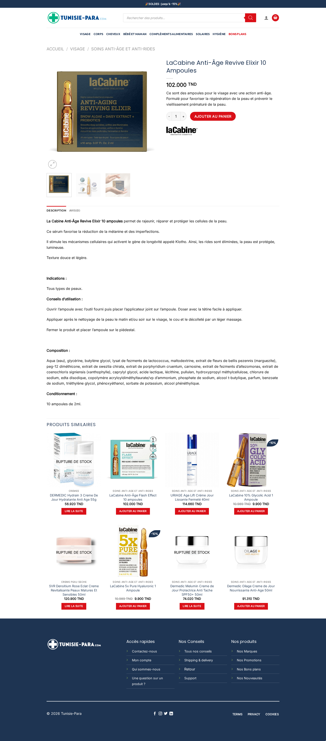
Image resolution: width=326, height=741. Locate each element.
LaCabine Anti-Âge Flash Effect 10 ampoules (133, 497)
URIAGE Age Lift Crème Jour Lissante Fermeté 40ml (192, 497)
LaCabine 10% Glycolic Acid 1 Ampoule (251, 497)
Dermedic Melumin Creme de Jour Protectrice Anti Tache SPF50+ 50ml (192, 590)
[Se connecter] (266, 18)
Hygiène (219, 34)
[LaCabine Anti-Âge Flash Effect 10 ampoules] (133, 460)
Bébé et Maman (134, 34)
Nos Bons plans (249, 669)
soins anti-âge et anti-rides (123, 48)
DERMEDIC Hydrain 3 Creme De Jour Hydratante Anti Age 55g (74, 497)
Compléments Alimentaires (171, 34)
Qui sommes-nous (146, 669)
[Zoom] (52, 164)
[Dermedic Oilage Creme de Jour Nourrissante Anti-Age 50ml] (251, 551)
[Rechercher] (250, 17)
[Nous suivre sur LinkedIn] (171, 714)
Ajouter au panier (213, 116)
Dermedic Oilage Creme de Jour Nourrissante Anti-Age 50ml (251, 588)
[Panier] (275, 18)
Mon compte (141, 660)
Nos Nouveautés (249, 678)
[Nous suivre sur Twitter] (165, 714)
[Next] (152, 113)
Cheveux (113, 34)
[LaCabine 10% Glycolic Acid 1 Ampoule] (251, 460)
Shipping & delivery (198, 660)
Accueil (55, 48)
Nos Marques (247, 651)
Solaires (203, 34)
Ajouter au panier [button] (133, 511)
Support (190, 678)
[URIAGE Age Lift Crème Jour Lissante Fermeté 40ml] (192, 460)
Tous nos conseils (198, 651)
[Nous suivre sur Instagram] (160, 714)
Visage (85, 34)
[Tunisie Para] (78, 17)
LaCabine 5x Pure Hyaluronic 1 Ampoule (133, 588)
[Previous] (54, 113)
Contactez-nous (144, 651)
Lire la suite (74, 511)
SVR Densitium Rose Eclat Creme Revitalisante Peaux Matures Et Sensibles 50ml (74, 590)
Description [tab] (56, 210)
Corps (98, 34)
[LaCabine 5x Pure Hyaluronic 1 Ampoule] (133, 551)
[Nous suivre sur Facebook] (155, 714)
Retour (189, 669)
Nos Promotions (249, 660)
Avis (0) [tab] (74, 210)
